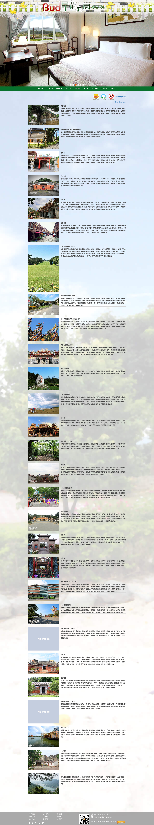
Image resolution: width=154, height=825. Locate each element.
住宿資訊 (50, 88)
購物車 (86, 88)
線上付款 (95, 88)
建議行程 (104, 88)
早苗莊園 (40, 88)
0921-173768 (98, 816)
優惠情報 (59, 88)
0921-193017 (106, 816)
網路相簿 (68, 88)
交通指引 (113, 88)
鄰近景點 (78, 88)
